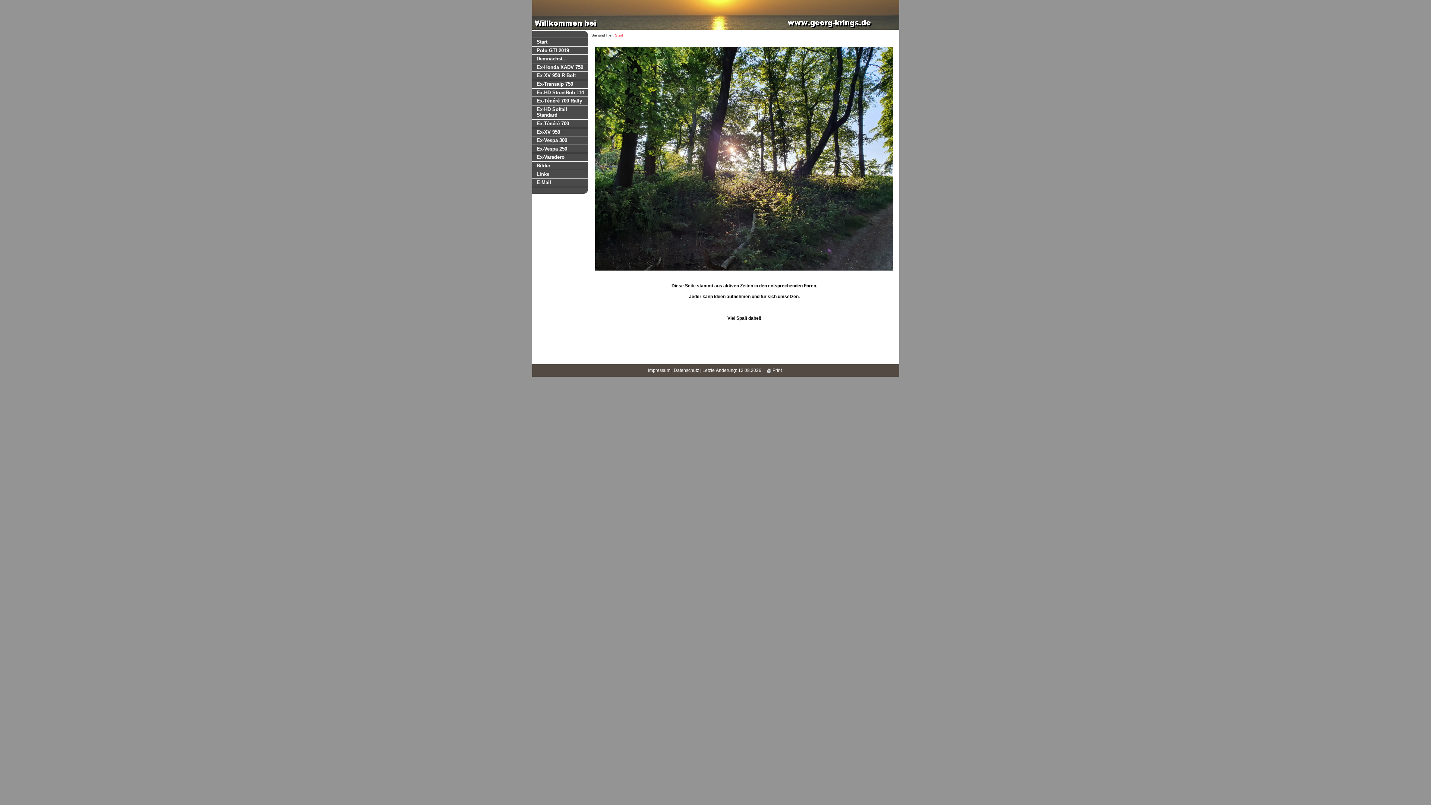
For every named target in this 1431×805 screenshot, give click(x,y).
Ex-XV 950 (548, 132)
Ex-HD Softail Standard (552, 112)
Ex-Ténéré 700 (553, 123)
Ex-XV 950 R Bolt (556, 75)
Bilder (543, 165)
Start (542, 42)
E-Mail (544, 182)
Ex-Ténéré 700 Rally (559, 101)
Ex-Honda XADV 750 (560, 67)
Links (543, 174)
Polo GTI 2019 (553, 50)
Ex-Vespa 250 (552, 149)
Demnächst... (552, 58)
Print (776, 370)
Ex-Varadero (551, 157)
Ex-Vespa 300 (552, 140)
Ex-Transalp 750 (555, 84)
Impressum (659, 370)
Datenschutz (686, 370)
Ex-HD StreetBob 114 (560, 92)
